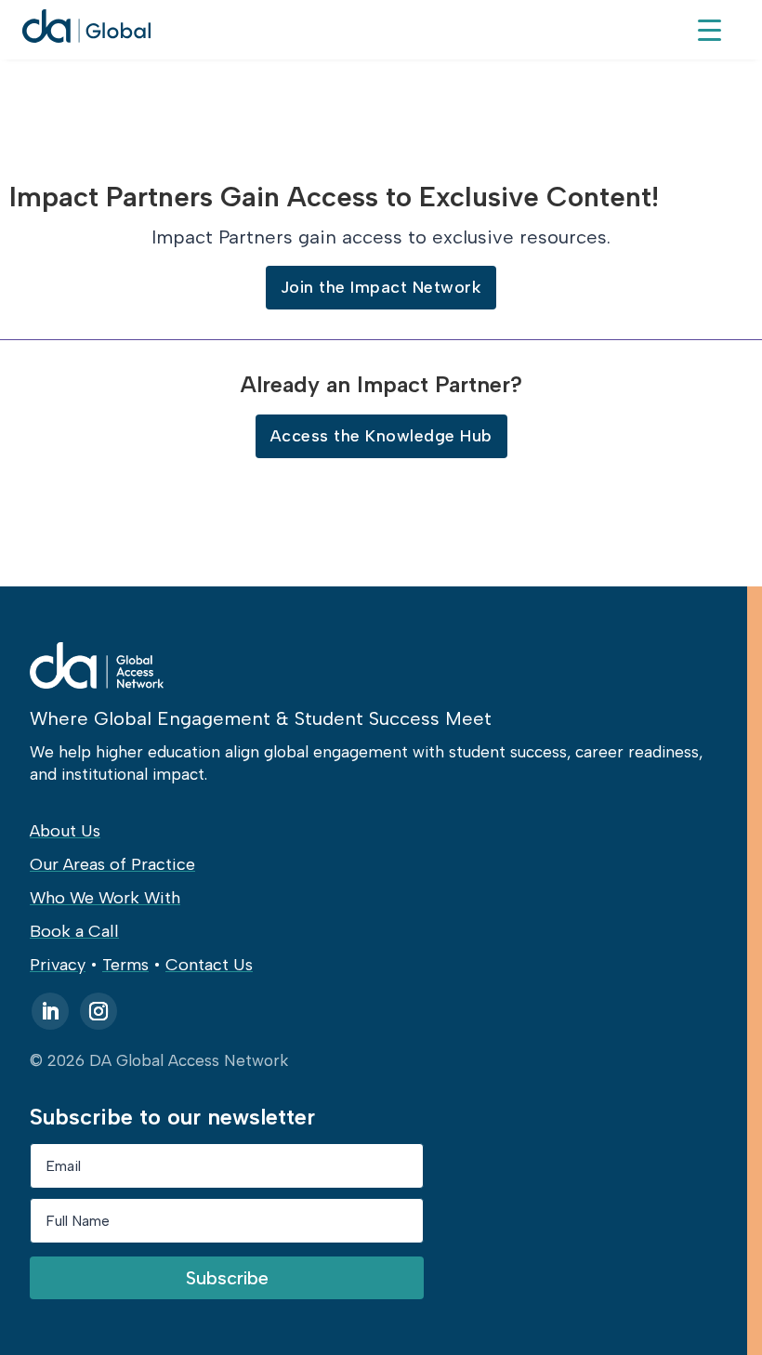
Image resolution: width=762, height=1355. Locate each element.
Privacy (57, 964)
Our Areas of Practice (112, 864)
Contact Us (209, 964)
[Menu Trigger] (709, 29)
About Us (65, 831)
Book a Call (74, 931)
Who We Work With (105, 898)
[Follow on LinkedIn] (50, 1011)
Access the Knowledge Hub (381, 436)
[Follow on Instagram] (98, 1011)
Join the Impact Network (381, 287)
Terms (125, 964)
